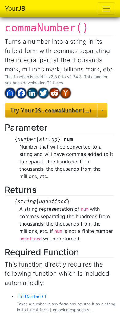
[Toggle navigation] (106, 8)
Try (51, 110)
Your (15, 8)
